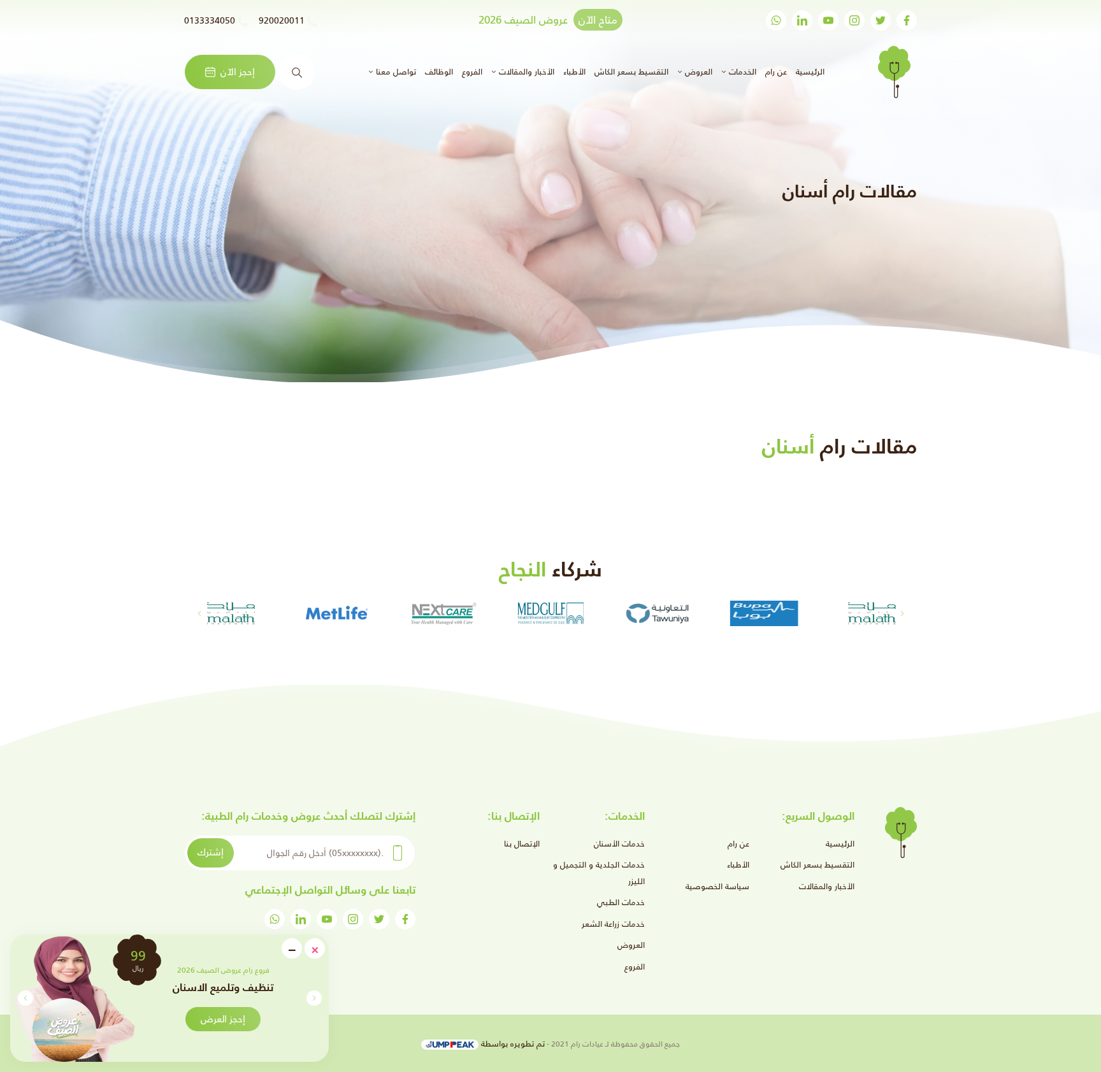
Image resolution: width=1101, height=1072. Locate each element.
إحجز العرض (223, 1018)
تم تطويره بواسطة (512, 1043)
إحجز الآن (237, 71)
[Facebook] (906, 20)
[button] (25, 998)
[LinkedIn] (802, 20)
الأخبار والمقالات (826, 886)
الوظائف (439, 71)
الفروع (472, 71)
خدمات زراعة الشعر (613, 924)
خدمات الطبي (621, 902)
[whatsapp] (776, 20)
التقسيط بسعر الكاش (631, 71)
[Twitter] (880, 20)
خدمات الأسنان (619, 843)
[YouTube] (828, 20)
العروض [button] (697, 71)
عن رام (776, 71)
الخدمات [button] (741, 71)
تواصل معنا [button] (394, 71)
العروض (631, 945)
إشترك (211, 852)
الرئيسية (808, 71)
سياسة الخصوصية (717, 886)
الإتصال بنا (522, 843)
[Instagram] (854, 20)
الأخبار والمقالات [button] (525, 71)
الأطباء (574, 71)
